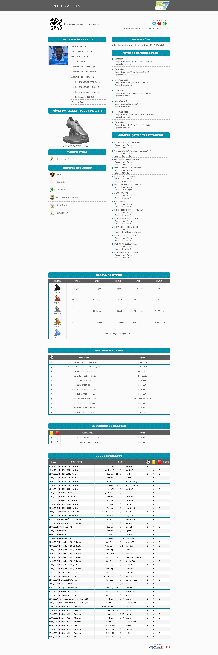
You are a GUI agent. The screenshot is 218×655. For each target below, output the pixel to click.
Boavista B (61, 189)
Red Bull (60, 181)
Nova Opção (62, 205)
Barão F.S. (61, 174)
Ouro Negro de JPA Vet (67, 197)
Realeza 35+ (63, 158)
